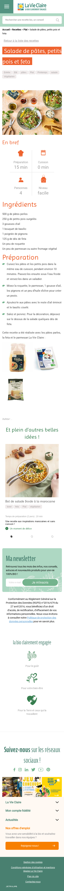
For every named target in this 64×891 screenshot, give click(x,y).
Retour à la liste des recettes (21, 40)
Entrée (7, 72)
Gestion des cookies (32, 862)
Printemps (42, 72)
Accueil (6, 29)
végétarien (35, 506)
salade (54, 72)
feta (17, 506)
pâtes (23, 72)
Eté (15, 72)
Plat (25, 29)
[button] (11, 536)
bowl (9, 506)
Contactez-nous (33, 882)
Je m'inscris (40, 582)
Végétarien (9, 76)
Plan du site (33, 876)
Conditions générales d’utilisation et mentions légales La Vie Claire (33, 869)
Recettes (16, 29)
